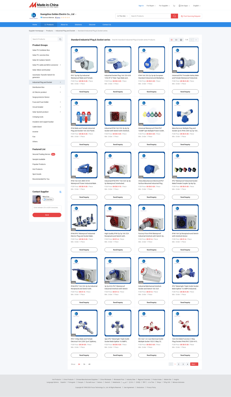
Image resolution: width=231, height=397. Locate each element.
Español (63, 382)
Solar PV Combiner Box (41, 50)
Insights (176, 379)
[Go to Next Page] (196, 40)
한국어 (131, 382)
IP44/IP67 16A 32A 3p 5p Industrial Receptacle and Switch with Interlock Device (84, 288)
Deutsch (107, 382)
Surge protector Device (40, 97)
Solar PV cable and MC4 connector (45, 65)
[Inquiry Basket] (174, 5)
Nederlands (116, 382)
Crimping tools (37, 117)
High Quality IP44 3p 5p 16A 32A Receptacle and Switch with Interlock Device (117, 236)
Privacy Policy (151, 387)
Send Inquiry (84, 92)
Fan (33, 136)
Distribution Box (38, 87)
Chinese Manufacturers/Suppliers (87, 379)
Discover (92, 24)
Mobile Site (167, 379)
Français (80, 382)
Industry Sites (131, 379)
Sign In (141, 5)
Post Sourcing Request (191, 16)
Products (50, 24)
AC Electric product (39, 92)
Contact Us (107, 24)
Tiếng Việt (166, 382)
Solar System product (40, 112)
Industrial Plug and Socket (42, 82)
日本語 (138, 382)
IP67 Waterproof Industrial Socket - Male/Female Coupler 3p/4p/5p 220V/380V (185, 183)
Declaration (140, 387)
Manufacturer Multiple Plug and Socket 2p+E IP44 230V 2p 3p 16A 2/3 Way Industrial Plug (184, 130)
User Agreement (129, 387)
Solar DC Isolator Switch (41, 60)
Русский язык (90, 382)
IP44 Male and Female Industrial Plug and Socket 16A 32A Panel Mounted (83, 130)
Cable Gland (37, 127)
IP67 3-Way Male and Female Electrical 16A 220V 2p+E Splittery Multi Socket (83, 341)
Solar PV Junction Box (40, 55)
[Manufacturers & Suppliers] (44, 5)
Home (34, 24)
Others (35, 141)
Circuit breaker (37, 107)
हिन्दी (144, 382)
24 (79, 364)
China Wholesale (105, 379)
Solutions (78, 24)
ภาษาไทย (151, 382)
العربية (125, 382)
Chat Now (49, 199)
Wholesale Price (119, 379)
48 (89, 364)
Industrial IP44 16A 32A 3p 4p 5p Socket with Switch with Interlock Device (117, 130)
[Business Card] (60, 191)
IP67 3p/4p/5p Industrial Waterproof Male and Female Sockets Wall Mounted (81, 78)
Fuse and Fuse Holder (40, 102)
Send (47, 215)
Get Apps (184, 5)
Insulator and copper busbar (43, 122)
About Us (64, 24)
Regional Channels (144, 379)
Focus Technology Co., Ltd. (100, 387)
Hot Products (56, 379)
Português (71, 382)
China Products (68, 379)
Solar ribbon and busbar (41, 70)
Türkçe (159, 382)
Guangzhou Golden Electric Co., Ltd (57, 14)
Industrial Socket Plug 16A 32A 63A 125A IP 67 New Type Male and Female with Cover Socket (118, 78)
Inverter (35, 131)
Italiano (99, 382)
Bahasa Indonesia (178, 382)
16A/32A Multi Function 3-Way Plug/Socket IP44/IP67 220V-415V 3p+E (185, 341)
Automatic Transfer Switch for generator (43, 76)
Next (193, 364)
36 (84, 364)
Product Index (157, 379)
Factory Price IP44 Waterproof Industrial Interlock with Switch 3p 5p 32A (151, 236)
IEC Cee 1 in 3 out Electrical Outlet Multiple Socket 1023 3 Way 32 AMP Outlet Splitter (150, 341)
